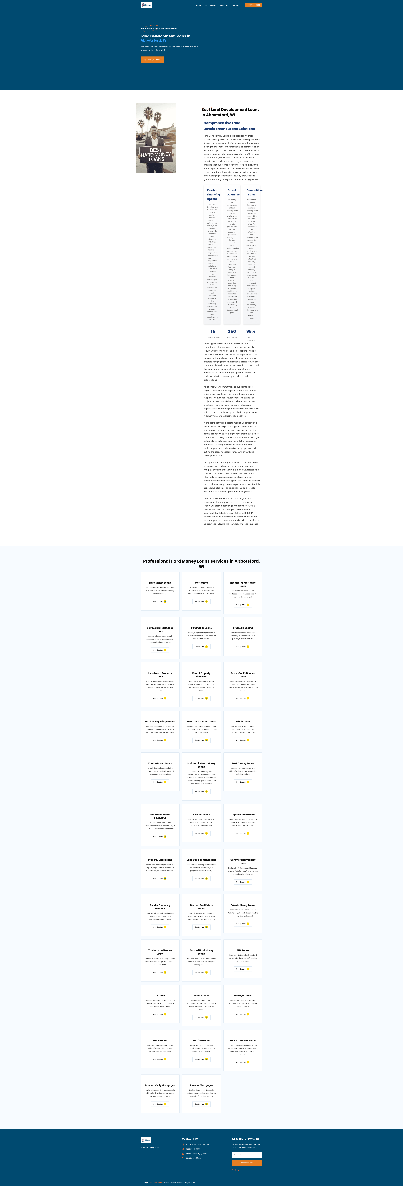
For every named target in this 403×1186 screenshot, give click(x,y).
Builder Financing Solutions (160, 907)
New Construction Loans (201, 721)
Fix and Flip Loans (201, 628)
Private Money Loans (243, 905)
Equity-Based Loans (160, 763)
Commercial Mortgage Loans (160, 629)
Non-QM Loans (243, 995)
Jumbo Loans (201, 995)
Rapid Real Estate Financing (160, 816)
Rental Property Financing (201, 675)
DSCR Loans (160, 1040)
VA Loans (160, 995)
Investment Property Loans (160, 675)
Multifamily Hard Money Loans (201, 765)
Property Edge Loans (160, 860)
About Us (224, 5)
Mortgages (201, 582)
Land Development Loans (201, 860)
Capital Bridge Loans (243, 814)
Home (198, 5)
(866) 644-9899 (254, 5)
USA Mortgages (156, 1182)
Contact (235, 5)
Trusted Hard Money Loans (160, 952)
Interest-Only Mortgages (160, 1085)
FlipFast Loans (201, 814)
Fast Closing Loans (243, 763)
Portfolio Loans (201, 1040)
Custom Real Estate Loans (201, 907)
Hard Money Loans (160, 582)
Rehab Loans (243, 721)
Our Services (210, 5)
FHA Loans (243, 950)
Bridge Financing (243, 628)
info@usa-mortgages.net (196, 1153)
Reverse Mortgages (201, 1085)
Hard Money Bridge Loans (160, 721)
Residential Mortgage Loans (243, 584)
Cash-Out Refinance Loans (243, 675)
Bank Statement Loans (243, 1040)
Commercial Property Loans (243, 861)
